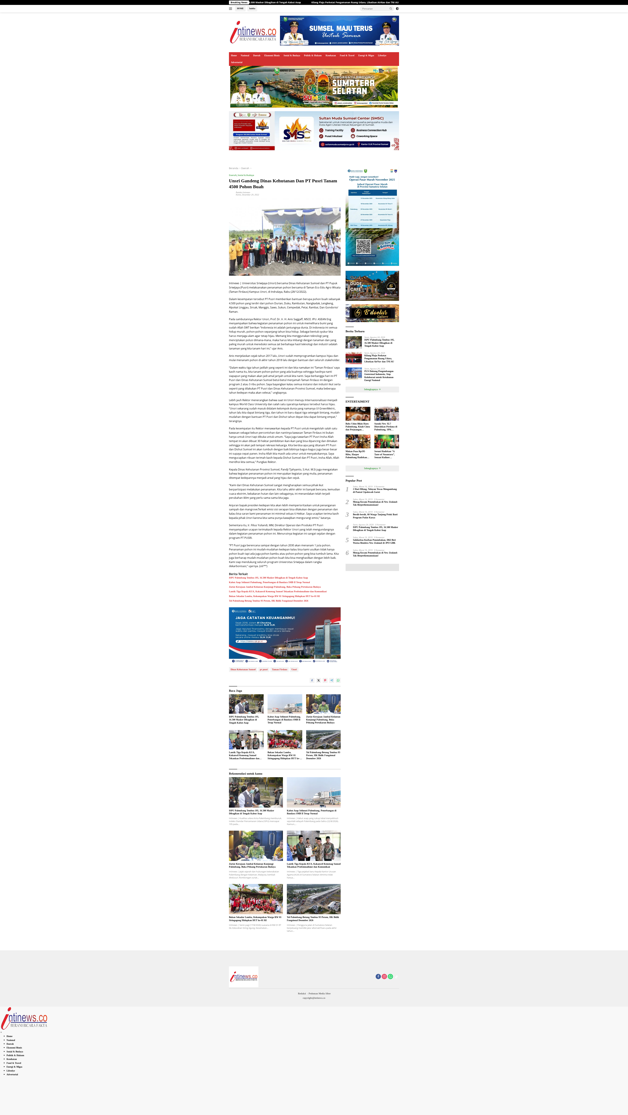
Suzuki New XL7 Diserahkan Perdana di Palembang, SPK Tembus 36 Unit (385, 427)
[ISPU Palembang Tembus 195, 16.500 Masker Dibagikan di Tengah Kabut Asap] (246, 704)
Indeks (252, 8)
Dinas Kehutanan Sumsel (243, 669)
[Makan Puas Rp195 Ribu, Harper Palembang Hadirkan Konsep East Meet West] (358, 441)
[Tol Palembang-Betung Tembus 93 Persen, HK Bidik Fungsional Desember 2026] (323, 740)
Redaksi (302, 993)
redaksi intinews (243, 192)
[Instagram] (384, 977)
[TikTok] (396, 976)
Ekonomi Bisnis (272, 55)
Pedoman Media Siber (320, 993)
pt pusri (264, 669)
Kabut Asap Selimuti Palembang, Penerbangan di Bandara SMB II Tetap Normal (269, 582)
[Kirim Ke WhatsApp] (338, 680)
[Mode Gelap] (397, 8)
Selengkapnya (371, 389)
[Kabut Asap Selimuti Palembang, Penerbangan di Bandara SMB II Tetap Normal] (285, 704)
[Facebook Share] (312, 680)
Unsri (294, 669)
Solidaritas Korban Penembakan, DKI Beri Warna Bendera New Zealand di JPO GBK (374, 541)
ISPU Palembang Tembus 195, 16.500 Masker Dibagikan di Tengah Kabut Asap (268, 578)
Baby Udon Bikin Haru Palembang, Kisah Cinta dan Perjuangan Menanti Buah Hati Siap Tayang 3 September (358, 427)
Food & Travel (347, 55)
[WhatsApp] (390, 977)
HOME (240, 8)
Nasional (245, 55)
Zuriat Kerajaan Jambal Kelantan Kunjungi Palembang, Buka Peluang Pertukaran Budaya (275, 587)
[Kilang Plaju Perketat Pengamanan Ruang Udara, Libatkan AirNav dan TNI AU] (354, 358)
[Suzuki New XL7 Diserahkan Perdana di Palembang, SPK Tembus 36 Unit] (386, 414)
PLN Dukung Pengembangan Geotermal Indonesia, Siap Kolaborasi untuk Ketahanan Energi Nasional (341, 2)
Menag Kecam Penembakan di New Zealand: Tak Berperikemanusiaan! (375, 503)
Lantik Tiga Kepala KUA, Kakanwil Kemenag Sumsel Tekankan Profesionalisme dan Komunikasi (278, 591)
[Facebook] (378, 977)
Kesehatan (331, 55)
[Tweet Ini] (318, 680)
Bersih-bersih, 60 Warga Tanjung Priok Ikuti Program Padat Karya (375, 516)
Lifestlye (382, 55)
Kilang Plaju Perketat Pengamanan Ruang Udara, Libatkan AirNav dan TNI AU (379, 358)
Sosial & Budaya (292, 55)
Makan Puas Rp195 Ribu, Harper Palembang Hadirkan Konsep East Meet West (357, 454)
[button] (391, 8)
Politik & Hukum (313, 55)
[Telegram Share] (331, 680)
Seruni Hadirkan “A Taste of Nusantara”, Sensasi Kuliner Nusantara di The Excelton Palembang (384, 454)
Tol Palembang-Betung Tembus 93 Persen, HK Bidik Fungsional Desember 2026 (268, 601)
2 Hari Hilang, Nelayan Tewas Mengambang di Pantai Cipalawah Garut (375, 490)
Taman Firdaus (279, 669)
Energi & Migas (366, 55)
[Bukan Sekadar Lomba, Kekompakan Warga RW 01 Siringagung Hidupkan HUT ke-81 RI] (285, 740)
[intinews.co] (253, 32)
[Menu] (231, 8)
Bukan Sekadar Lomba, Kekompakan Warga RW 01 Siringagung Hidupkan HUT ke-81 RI (274, 596)
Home (234, 55)
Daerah (256, 55)
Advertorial (236, 62)
